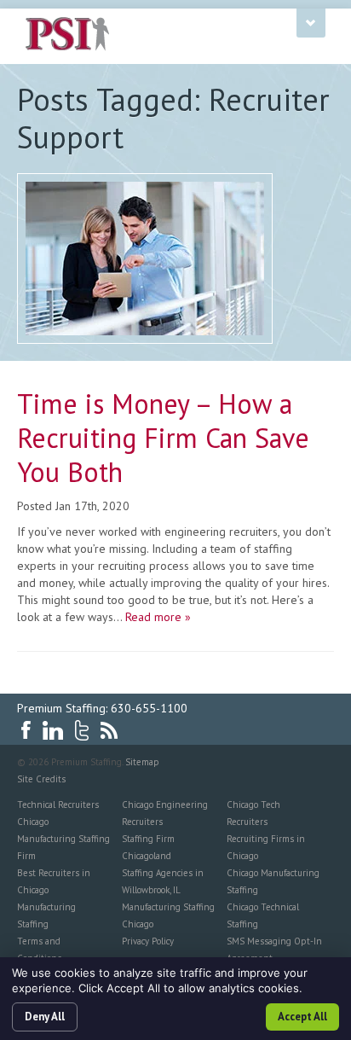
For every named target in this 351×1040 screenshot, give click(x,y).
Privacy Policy (148, 941)
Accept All (302, 1016)
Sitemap (142, 762)
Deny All (45, 1016)
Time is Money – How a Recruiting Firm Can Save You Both (163, 438)
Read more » (158, 617)
